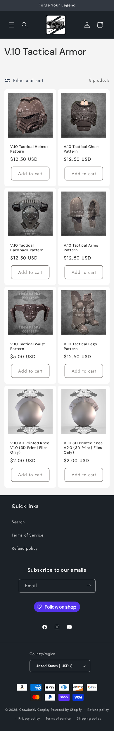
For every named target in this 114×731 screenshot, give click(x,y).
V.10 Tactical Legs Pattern (80, 346)
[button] (11, 24)
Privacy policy (29, 718)
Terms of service (58, 718)
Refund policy (25, 548)
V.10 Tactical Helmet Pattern (29, 149)
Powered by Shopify (66, 709)
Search (18, 522)
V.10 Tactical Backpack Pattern (27, 247)
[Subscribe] (88, 586)
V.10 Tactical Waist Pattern (27, 346)
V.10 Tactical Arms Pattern (81, 247)
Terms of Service (28, 535)
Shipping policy (89, 718)
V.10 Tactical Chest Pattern (81, 149)
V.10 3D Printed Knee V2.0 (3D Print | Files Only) (83, 448)
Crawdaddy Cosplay (34, 709)
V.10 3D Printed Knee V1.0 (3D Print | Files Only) (29, 448)
